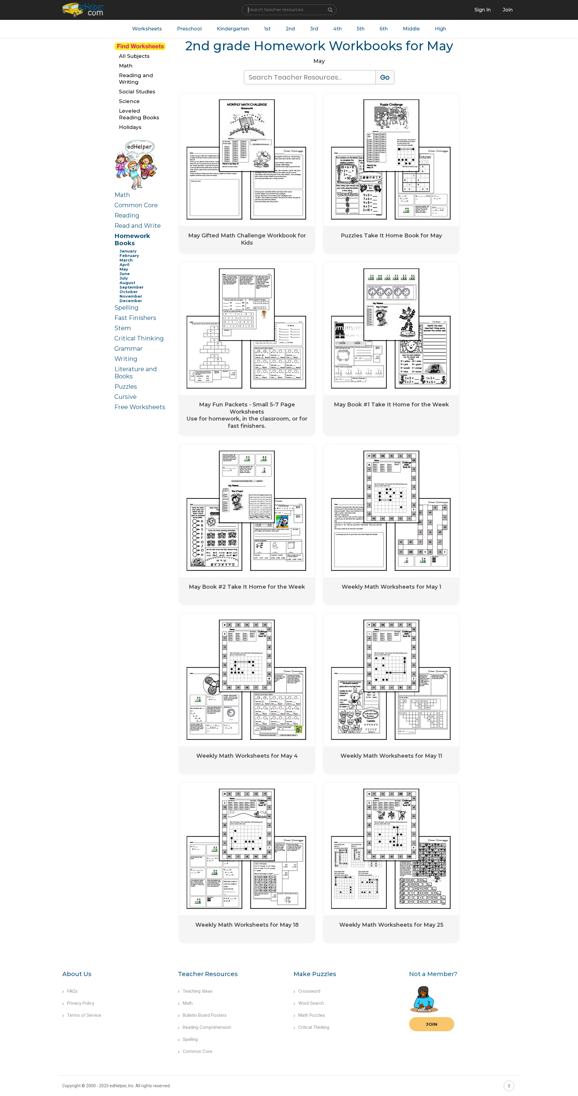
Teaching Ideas (198, 991)
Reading (126, 215)
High (440, 29)
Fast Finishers (135, 317)
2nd (290, 29)
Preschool (189, 29)
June (125, 273)
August (127, 282)
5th (361, 29)
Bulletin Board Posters (205, 1015)
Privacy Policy (80, 1003)
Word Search (311, 1003)
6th (384, 29)
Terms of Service (84, 1015)
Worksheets (147, 29)
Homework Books (132, 239)
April (124, 264)
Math (122, 195)
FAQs (72, 991)
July (124, 278)
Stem (122, 328)
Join (431, 1024)
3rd (314, 29)
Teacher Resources (208, 974)
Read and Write (137, 225)
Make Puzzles (315, 974)
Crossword (309, 991)
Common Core (136, 205)
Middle (411, 29)
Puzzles (125, 386)
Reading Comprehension (207, 1027)
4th (337, 29)
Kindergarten (233, 29)
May (124, 269)
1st (267, 29)
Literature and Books (135, 372)
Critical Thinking (139, 338)
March (126, 260)
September (132, 287)
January (128, 251)
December (131, 301)
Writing (125, 358)
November (131, 296)
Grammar (128, 348)
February (129, 255)
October (129, 292)
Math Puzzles (311, 1015)
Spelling (126, 307)
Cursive (125, 396)
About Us (77, 974)
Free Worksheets (139, 407)
